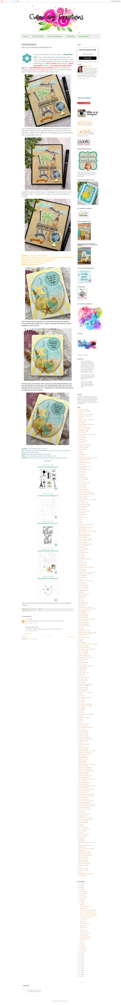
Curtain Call (81, 497)
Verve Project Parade (83, 829)
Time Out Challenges (83, 814)
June (81, 902)
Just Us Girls (81, 575)
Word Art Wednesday (83, 863)
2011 (80, 974)
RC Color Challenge (83, 677)
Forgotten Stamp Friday (84, 535)
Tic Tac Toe (82, 929)
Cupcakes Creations (83, 496)
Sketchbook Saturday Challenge (86, 750)
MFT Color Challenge (83, 594)
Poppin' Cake (83, 940)
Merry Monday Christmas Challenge (87, 609)
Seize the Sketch (82, 732)
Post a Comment (27, 633)
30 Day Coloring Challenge (85, 414)
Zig (79, 867)
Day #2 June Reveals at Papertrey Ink (88, 914)
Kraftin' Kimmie (82, 577)
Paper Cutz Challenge (84, 647)
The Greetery (81, 797)
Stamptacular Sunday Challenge (86, 764)
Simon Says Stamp (83, 744)
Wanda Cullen (88, 66)
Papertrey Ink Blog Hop (84, 655)
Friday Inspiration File (83, 540)
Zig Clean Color (82, 868)
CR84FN (81, 454)
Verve (80, 825)
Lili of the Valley (82, 589)
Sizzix (80, 745)
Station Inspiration (83, 765)
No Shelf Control (83, 927)
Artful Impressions (83, 431)
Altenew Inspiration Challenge (85, 424)
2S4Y (80, 412)
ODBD (80, 629)
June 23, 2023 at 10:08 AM (31, 622)
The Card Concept (83, 787)
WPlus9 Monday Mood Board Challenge (88, 842)
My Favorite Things (83, 622)
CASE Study (81, 449)
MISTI (80, 599)
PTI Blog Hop (82, 642)
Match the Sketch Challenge (85, 607)
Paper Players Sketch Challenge (86, 649)
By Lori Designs (82, 441)
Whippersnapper (82, 860)
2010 (80, 976)
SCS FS (80, 700)
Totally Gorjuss (82, 815)
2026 (80, 883)
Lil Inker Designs (82, 584)
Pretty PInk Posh (82, 669)
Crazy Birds (81, 484)
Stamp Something (83, 757)
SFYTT (80, 712)
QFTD (80, 675)
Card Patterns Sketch (83, 459)
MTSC (80, 600)
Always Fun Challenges (84, 427)
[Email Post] (40, 609)
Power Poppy (82, 667)
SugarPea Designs (83, 772)
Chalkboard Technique (84, 462)
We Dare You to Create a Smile (86, 848)
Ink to (80, 560)
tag (79, 872)
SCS (80, 694)
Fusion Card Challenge (84, 544)
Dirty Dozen (81, 507)
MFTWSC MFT (82, 597)
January (82, 950)
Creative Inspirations (83, 491)
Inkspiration (81, 564)
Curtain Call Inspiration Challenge (86, 499)
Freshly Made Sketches (84, 539)
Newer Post (24, 636)
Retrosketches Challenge (84, 684)
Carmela (27, 619)
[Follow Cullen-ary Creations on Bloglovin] (84, 98)
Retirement (81, 682)
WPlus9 (80, 840)
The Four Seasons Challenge (85, 794)
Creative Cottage (82, 489)
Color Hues (81, 472)
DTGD (80, 501)
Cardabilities (81, 461)
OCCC (80, 627)
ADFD (80, 417)
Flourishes (81, 529)
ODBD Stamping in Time (84, 634)
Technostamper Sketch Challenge (86, 785)
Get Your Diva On (82, 549)
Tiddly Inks (81, 810)
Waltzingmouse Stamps (84, 845)
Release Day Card (84, 908)
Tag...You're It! (82, 780)
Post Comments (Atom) (33, 639)
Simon (80, 742)
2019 (80, 959)
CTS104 (80, 456)
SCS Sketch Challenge (84, 705)
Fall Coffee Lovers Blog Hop (85, 524)
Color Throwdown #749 (85, 906)
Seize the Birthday (83, 730)
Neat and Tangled (83, 624)
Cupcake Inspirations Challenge (86, 492)
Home (25, 36)
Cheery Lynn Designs (83, 466)
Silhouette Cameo (83, 740)
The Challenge (82, 792)
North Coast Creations (84, 625)
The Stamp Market (83, 807)
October (82, 895)
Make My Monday (83, 604)
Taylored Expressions (83, 782)
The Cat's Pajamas (83, 790)
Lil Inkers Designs (83, 585)
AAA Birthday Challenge (84, 416)
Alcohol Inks (81, 421)
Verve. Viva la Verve (83, 834)
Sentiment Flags (82, 734)
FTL (79, 521)
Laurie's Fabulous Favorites (85, 580)
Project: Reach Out (83, 672)
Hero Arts (81, 557)
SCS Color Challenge (83, 697)
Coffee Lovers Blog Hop (84, 469)
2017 (80, 962)
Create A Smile (83, 919)
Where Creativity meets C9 (85, 855)
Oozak (80, 635)
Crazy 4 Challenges (83, 482)
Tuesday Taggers (82, 820)
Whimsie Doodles (83, 857)
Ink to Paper (81, 562)
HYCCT (80, 554)
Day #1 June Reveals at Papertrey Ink (88, 915)
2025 (80, 885)
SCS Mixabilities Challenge (85, 704)
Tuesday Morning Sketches (85, 819)
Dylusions (81, 512)
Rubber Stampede (83, 689)
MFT (80, 592)
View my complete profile (83, 78)
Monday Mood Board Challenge (86, 619)
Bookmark (81, 439)
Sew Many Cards (82, 735)
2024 (80, 887)
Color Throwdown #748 (85, 917)
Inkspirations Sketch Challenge (86, 567)
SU (79, 719)
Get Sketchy (81, 547)
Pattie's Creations (82, 659)
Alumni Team (81, 426)
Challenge (81, 464)
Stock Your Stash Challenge (85, 770)
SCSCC (80, 710)
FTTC (80, 522)
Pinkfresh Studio (82, 662)
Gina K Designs (82, 552)
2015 (80, 966)
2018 (80, 960)
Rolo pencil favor (82, 687)
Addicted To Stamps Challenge (85, 419)
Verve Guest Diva (82, 827)
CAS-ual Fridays (82, 447)
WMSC (80, 839)
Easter (80, 516)
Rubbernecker (82, 690)
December (82, 891)
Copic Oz (81, 481)
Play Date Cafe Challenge (84, 665)
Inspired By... (83, 904)
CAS (80, 442)
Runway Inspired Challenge (85, 692)
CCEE (80, 452)
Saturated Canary (83, 725)
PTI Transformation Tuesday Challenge (87, 644)
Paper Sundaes (82, 652)
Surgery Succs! (83, 925)
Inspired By (81, 570)
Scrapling (81, 729)
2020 (80, 957)
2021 (80, 955)
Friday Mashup (82, 542)
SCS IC (80, 702)
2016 (80, 964)
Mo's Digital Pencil (83, 615)
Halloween (81, 555)
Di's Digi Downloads (83, 506)
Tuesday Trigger (82, 822)
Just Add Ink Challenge (84, 574)
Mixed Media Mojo (83, 614)
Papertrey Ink (28, 610)
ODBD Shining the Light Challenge (86, 632)
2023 (80, 889)
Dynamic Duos (82, 514)
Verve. (80, 832)
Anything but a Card (83, 429)
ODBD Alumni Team (83, 630)
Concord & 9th (82, 477)
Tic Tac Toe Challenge (84, 809)
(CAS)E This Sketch (83, 411)
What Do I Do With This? (84, 853)
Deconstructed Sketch (83, 504)
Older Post (71, 636)
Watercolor (81, 847)
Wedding (81, 850)
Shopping (70, 36)
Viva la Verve (81, 835)
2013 (80, 970)
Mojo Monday (82, 617)
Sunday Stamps (82, 774)
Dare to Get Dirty (82, 502)
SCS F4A (81, 699)
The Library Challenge (84, 802)
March (81, 947)
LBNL (80, 579)
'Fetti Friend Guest (83, 409)
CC (79, 451)
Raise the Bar (82, 679)
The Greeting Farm (83, 799)
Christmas (81, 467)
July (81, 900)
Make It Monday (82, 602)
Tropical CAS (83, 921)
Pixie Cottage (82, 664)
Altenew (80, 422)
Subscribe (87, 58)
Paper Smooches (82, 650)
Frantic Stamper (82, 537)
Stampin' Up (81, 762)
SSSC (80, 715)
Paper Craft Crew (82, 645)
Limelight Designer (83, 590)
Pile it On (81, 660)
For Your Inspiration (83, 534)
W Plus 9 (81, 837)
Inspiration (81, 569)
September (82, 897)
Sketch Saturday (82, 749)
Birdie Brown (81, 436)
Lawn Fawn (81, 582)
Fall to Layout (82, 526)
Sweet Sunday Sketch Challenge (86, 779)
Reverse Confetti (82, 685)
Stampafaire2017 (82, 759)
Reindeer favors (82, 680)
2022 (80, 953)
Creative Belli (82, 487)
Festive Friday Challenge (84, 527)
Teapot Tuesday (82, 784)
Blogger (66, 1001)
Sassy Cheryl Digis (83, 724)
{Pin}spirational (82, 875)
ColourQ (80, 476)
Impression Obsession (84, 559)
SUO (80, 722)
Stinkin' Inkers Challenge (84, 769)
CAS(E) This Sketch (83, 446)
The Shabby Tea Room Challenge (86, 805)
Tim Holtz (81, 812)
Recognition (84, 36)
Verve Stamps (82, 830)
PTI (79, 640)
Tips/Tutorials (38, 36)
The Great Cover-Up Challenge (86, 795)
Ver (79, 824)
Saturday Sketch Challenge (85, 727)
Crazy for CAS (82, 486)
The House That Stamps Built (85, 800)
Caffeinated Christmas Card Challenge (87, 457)
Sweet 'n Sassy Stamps (84, 775)
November (82, 893)
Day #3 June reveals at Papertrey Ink (88, 912)
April (81, 945)
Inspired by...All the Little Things (86, 572)
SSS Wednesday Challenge (85, 714)
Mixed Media (81, 612)
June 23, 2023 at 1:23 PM (31, 631)
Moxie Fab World (82, 620)
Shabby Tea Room (83, 737)
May (81, 943)
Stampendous (82, 760)
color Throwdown (82, 870)
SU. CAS (81, 720)
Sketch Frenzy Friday (83, 747)
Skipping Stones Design (84, 752)
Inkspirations (81, 565)
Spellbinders (81, 755)
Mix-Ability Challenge (83, 610)
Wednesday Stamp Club (84, 852)
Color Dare (81, 471)
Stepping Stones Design (84, 767)
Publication (81, 674)
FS (79, 519)
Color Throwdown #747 (85, 923)
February (82, 948)
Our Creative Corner (83, 637)
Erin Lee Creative (82, 517)
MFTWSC (81, 595)
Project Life (81, 670)
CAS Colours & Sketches (84, 444)
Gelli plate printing (83, 545)
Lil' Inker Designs (82, 587)
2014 (80, 968)
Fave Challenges (55, 36)
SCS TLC (81, 707)
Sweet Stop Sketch (83, 777)
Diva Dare (81, 509)
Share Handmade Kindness (85, 739)
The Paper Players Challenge (85, 804)
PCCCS (80, 639)
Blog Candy (81, 437)
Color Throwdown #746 (85, 937)
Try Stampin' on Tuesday (84, 817)
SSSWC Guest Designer (84, 717)
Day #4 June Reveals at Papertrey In (88, 910)
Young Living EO (82, 865)
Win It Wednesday (83, 862)
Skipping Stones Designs (84, 754)
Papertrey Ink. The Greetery (85, 657)
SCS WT (80, 709)
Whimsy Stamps (82, 858)
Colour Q (81, 474)
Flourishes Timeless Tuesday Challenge (88, 531)
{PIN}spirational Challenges (85, 873)
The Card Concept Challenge (85, 789)
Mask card (81, 605)
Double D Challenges (83, 511)
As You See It (82, 432)
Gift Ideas (81, 550)
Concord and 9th (82, 479)
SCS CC (80, 695)
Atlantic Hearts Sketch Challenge (86, 434)
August (81, 898)
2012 (80, 972)
